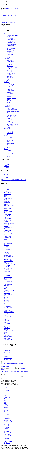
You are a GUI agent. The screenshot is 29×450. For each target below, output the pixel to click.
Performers (6, 177)
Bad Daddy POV (11, 85)
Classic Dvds (7, 425)
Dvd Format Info (8, 358)
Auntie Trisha (10, 36)
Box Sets (9, 152)
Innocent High (7, 255)
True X (5, 319)
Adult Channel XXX (12, 35)
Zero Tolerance (8, 339)
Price (13, 8)
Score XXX (10, 99)
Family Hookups (8, 231)
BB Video (9, 60)
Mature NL (10, 71)
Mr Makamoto (7, 275)
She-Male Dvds (8, 421)
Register (6, 371)
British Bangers (11, 39)
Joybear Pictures (8, 259)
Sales (16, 8)
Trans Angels (10, 140)
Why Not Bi (10, 133)
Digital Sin (6, 224)
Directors (6, 175)
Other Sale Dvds (8, 167)
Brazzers (9, 89)
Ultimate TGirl (11, 146)
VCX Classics (7, 326)
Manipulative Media (9, 268)
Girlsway (9, 118)
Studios (6, 174)
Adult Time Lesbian (12, 109)
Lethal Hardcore (11, 95)
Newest (7, 8)
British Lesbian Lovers (13, 111)
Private (9, 74)
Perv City (6, 285)
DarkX (9, 92)
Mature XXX (7, 272)
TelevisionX (10, 51)
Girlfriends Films (11, 115)
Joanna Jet (9, 138)
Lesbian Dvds (7, 106)
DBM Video (10, 63)
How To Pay (7, 353)
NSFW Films (7, 278)
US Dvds (6, 82)
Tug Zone (6, 320)
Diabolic (6, 221)
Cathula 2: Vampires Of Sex (8, 22)
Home (2, 1)
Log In (2, 371)
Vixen (8, 103)
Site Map (6, 400)
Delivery (6, 355)
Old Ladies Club (8, 281)
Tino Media (10, 77)
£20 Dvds (6, 166)
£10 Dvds (6, 163)
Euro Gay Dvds (8, 434)
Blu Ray (9, 150)
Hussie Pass (7, 253)
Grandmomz (7, 248)
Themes (6, 149)
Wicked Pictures (8, 336)
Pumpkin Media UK (12, 48)
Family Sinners (8, 233)
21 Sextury (6, 189)
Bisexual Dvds (7, 128)
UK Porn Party (11, 52)
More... (9, 57)
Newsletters (12, 371)
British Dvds (7, 34)
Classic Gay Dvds (8, 441)
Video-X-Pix (7, 328)
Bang (8, 86)
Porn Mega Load (11, 98)
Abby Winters (10, 108)
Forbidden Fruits (8, 237)
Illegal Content (7, 359)
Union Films (10, 54)
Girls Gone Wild (11, 117)
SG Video (9, 76)
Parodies (9, 154)
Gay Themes (7, 443)
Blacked (9, 87)
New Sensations (8, 277)
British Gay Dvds (8, 433)
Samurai (6, 296)
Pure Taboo (7, 291)
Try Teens (9, 79)
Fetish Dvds (7, 427)
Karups (6, 262)
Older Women (10, 45)
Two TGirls (10, 144)
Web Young (10, 125)
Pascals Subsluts (11, 47)
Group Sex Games (12, 67)
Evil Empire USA (8, 230)
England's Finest (11, 41)
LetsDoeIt (9, 69)
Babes (8, 83)
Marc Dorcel (10, 70)
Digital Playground (9, 223)
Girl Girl (6, 240)
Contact (17, 371)
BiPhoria (9, 130)
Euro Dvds (6, 58)
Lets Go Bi (10, 131)
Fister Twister (10, 114)
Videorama (6, 329)
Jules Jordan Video (8, 261)
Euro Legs (9, 64)
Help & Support (23, 371)
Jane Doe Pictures (8, 258)
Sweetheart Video (11, 122)
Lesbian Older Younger (10, 264)
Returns (6, 356)
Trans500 (9, 141)
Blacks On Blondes (9, 205)
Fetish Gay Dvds (8, 440)
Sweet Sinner (7, 306)
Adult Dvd (6, 388)
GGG (5, 239)
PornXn (6, 287)
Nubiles (9, 96)
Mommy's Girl (11, 119)
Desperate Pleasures (9, 218)
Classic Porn (10, 153)
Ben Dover (10, 38)
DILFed (6, 226)
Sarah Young (10, 50)
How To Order (7, 352)
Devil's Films (7, 220)
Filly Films (10, 112)
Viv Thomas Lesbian (12, 124)
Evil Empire (10, 93)
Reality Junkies (8, 294)
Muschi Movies (11, 73)
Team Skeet (10, 101)
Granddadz (10, 66)
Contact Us (7, 350)
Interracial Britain (11, 44)
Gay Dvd (6, 390)
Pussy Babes (7, 293)
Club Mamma (10, 61)
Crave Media (10, 90)
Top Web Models (8, 315)
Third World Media (9, 312)
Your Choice (10, 55)
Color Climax (7, 214)
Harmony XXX (11, 42)
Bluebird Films (7, 208)
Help (5, 396)
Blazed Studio (7, 207)
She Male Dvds (8, 136)
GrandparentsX (8, 249)
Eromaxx (6, 229)
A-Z (11, 8)
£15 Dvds (6, 164)
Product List (7, 398)
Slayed (9, 121)
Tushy (8, 102)
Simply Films (7, 301)
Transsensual (10, 143)
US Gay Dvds (7, 435)
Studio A (6, 304)
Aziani (5, 195)
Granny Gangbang (8, 250)
